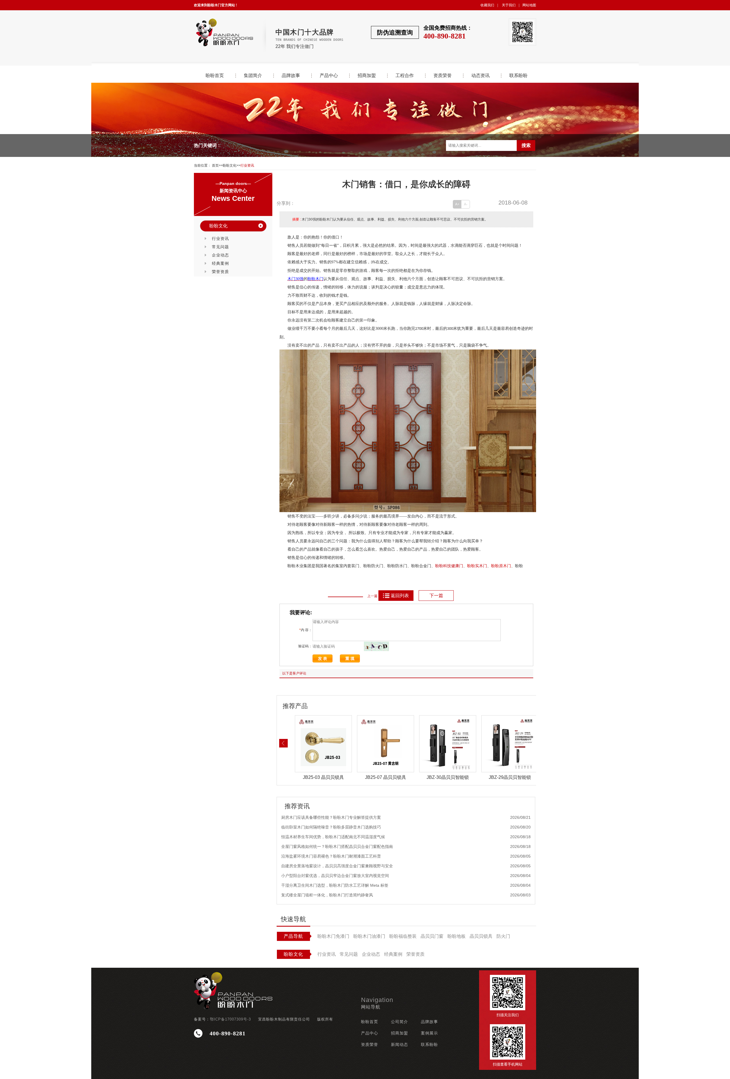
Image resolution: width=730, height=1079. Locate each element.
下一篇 (436, 595)
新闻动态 (399, 1044)
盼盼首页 (215, 76)
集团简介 (253, 76)
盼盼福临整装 (403, 936)
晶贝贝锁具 (481, 936)
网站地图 (529, 5)
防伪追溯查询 (395, 32)
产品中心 (329, 76)
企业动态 (220, 255)
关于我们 (509, 5)
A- (465, 204)
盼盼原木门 (501, 566)
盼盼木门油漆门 (369, 936)
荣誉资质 (220, 271)
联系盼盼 (518, 76)
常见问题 (220, 247)
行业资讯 (247, 165)
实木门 (481, 566)
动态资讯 (480, 76)
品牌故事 (291, 76)
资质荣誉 (442, 76)
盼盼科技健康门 (449, 566)
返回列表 (400, 595)
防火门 (503, 936)
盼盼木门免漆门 (333, 936)
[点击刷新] (376, 646)
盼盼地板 (456, 936)
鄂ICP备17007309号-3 (230, 1019)
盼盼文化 (229, 165)
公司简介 (399, 1021)
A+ (457, 204)
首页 (215, 165)
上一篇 (372, 596)
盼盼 (471, 566)
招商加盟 (367, 76)
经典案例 (220, 263)
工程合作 (405, 76)
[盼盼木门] (224, 32)
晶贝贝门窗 (432, 936)
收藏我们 (487, 5)
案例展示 (429, 1033)
